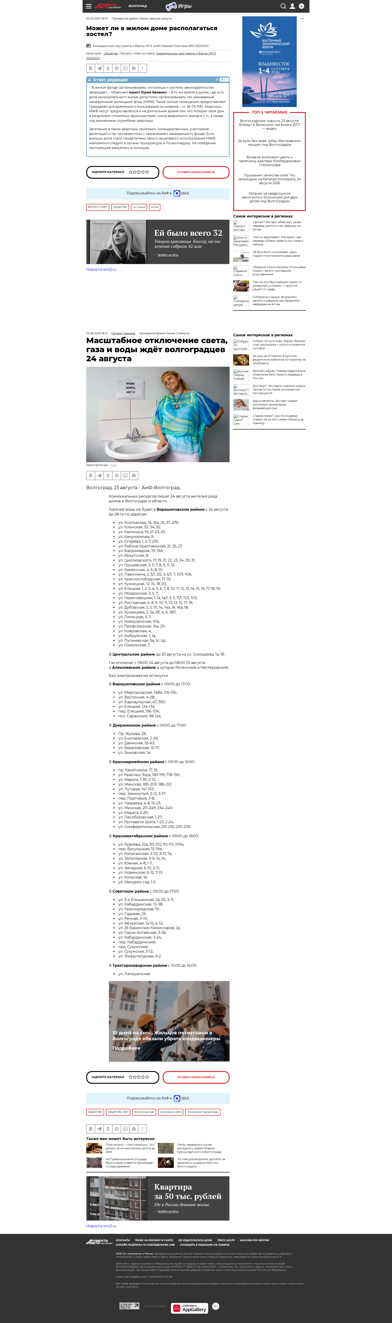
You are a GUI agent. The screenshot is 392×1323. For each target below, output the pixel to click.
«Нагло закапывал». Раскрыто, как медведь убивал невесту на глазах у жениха (278, 240)
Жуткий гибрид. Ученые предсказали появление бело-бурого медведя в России (279, 374)
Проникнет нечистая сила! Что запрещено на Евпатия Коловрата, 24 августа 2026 (269, 179)
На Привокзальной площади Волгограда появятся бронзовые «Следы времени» (129, 1162)
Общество (111, 53)
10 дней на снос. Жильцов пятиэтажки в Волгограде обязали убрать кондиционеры (166, 1035)
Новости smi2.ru (101, 269)
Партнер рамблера (155, 1306)
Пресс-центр (226, 1240)
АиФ (113, 465)
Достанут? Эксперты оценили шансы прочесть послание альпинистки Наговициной (279, 389)
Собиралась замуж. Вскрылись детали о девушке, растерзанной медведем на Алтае (276, 300)
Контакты (123, 1240)
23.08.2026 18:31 (97, 333)
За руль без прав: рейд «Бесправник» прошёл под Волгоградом (269, 143)
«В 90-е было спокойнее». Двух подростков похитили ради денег (277, 253)
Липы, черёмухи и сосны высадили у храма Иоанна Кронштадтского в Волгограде (199, 1148)
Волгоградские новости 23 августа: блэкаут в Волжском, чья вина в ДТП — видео (269, 125)
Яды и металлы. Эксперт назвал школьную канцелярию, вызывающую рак (275, 404)
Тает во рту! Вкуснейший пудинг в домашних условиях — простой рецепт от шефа (277, 285)
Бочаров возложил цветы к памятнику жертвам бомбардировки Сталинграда (270, 161)
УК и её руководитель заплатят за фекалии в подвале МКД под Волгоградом (201, 1162)
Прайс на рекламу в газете (154, 1240)
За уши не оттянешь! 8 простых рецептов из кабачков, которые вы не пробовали (279, 359)
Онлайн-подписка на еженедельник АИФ (145, 1244)
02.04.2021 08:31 (97, 18)
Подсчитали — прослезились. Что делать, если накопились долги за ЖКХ (130, 1148)
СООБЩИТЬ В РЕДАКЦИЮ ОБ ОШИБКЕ (205, 1244)
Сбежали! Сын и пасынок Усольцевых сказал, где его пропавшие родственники (279, 270)
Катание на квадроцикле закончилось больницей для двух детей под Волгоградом (270, 197)
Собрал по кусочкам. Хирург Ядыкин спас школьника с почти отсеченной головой (279, 344)
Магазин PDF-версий (254, 1240)
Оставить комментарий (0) (196, 172)
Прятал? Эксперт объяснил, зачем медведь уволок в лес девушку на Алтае (277, 225)
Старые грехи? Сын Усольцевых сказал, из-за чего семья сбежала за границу (278, 419)
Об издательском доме (195, 1240)
